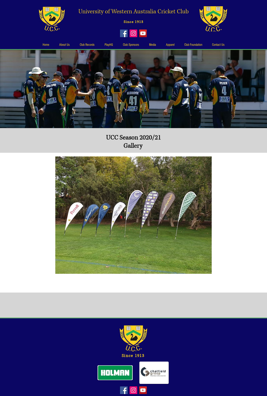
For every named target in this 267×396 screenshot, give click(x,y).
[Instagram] (133, 33)
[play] (256, 270)
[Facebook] (124, 33)
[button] (64, 45)
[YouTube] (143, 33)
